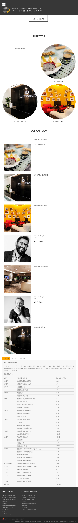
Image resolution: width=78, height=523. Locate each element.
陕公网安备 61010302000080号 (14, 519)
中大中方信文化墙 (58, 121)
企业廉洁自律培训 (20, 48)
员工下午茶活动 (58, 81)
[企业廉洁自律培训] (20, 45)
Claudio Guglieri (40, 236)
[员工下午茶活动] (58, 61)
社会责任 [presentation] (6, 358)
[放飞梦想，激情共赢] (20, 102)
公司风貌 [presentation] (22, 358)
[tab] (6, 358)
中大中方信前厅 (39, 327)
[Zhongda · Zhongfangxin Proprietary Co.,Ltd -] (22, 10)
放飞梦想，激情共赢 (20, 121)
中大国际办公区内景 (41, 266)
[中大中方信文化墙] (58, 102)
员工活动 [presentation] (14, 358)
